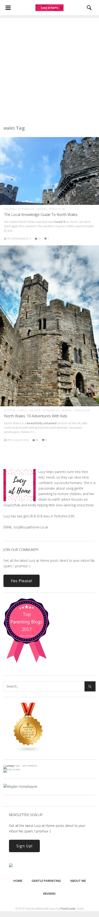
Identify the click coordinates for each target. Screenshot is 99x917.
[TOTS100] (11, 769)
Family (22, 410)
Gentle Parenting (46, 881)
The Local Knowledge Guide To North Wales (41, 214)
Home (17, 881)
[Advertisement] (49, 67)
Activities (9, 410)
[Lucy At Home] (49, 8)
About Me (78, 881)
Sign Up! (24, 845)
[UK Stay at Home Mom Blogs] (28, 751)
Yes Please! (21, 580)
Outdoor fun (26, 209)
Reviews (42, 209)
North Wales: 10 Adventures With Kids (35, 415)
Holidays (9, 209)
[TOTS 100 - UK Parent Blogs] (22, 765)
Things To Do (57, 209)
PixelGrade (68, 908)
